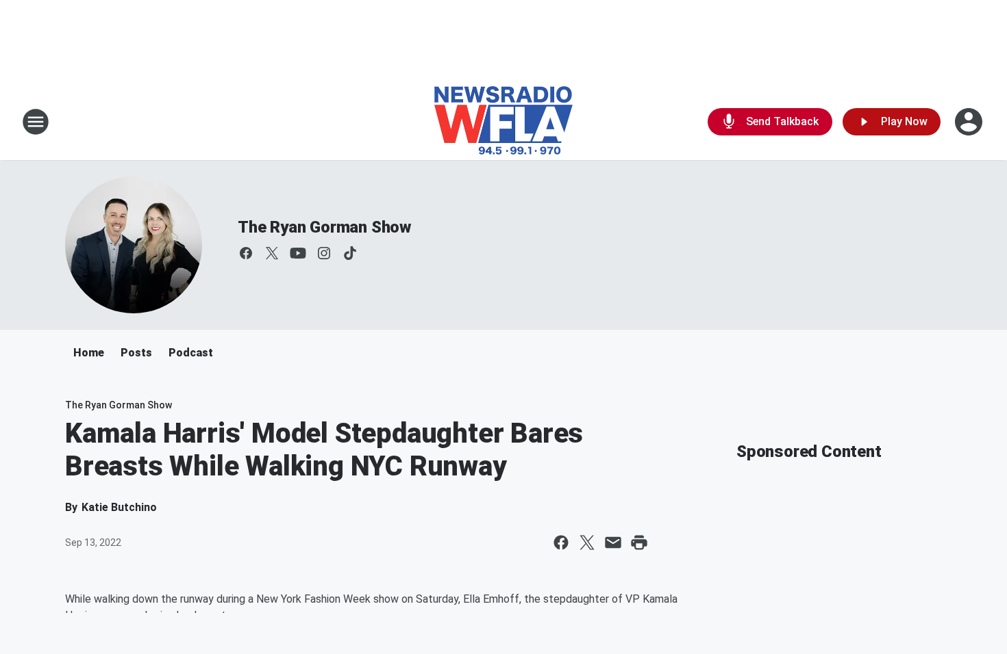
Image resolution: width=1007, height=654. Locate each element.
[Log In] (970, 121)
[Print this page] (639, 542)
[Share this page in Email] (613, 542)
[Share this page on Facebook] (561, 542)
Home (88, 352)
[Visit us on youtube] (298, 253)
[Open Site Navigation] (35, 121)
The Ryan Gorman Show (324, 227)
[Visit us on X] (272, 253)
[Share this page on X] (587, 542)
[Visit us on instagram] (324, 253)
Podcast (191, 352)
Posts (136, 352)
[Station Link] (503, 121)
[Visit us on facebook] (246, 253)
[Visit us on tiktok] (350, 253)
